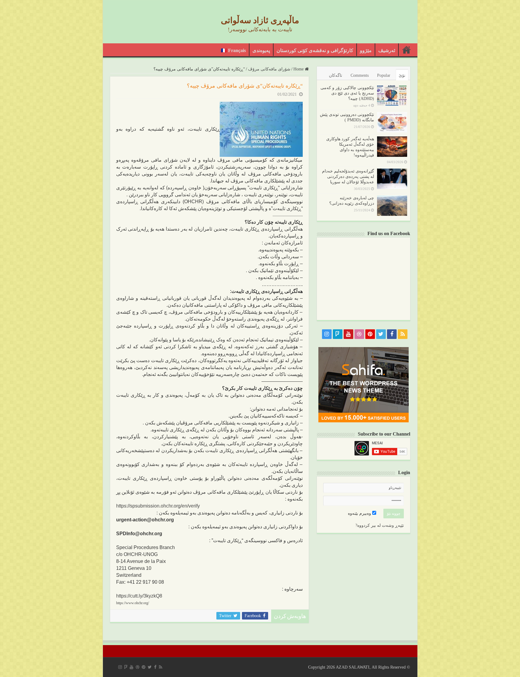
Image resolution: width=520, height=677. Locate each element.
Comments (360, 75)
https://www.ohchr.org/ (132, 603)
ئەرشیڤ (386, 50)
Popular (383, 75)
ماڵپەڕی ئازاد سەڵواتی (260, 20)
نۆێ (402, 75)
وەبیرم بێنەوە (360, 513)
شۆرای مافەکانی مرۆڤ (269, 69)
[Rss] (402, 334)
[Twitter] (381, 334)
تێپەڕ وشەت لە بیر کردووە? (379, 525)
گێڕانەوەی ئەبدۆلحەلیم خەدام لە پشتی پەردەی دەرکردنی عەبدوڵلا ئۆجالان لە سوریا (348, 176)
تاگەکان (335, 75)
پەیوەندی (261, 50)
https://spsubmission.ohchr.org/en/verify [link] (158, 505)
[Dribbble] (359, 334)
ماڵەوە (406, 49)
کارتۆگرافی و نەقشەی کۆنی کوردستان (315, 50)
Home (299, 69)
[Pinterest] (370, 334)
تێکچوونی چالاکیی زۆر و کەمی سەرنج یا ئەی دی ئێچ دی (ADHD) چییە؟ (347, 93)
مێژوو (366, 50)
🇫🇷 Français (233, 50)
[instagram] (327, 334)
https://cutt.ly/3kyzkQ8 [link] (139, 595)
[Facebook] (392, 334)
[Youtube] (348, 334)
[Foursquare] (337, 334)
